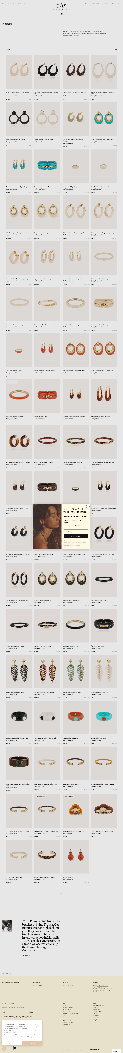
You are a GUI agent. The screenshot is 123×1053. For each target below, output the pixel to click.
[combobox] (116, 1051)
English (115, 1051)
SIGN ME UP (75, 536)
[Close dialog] (88, 506)
